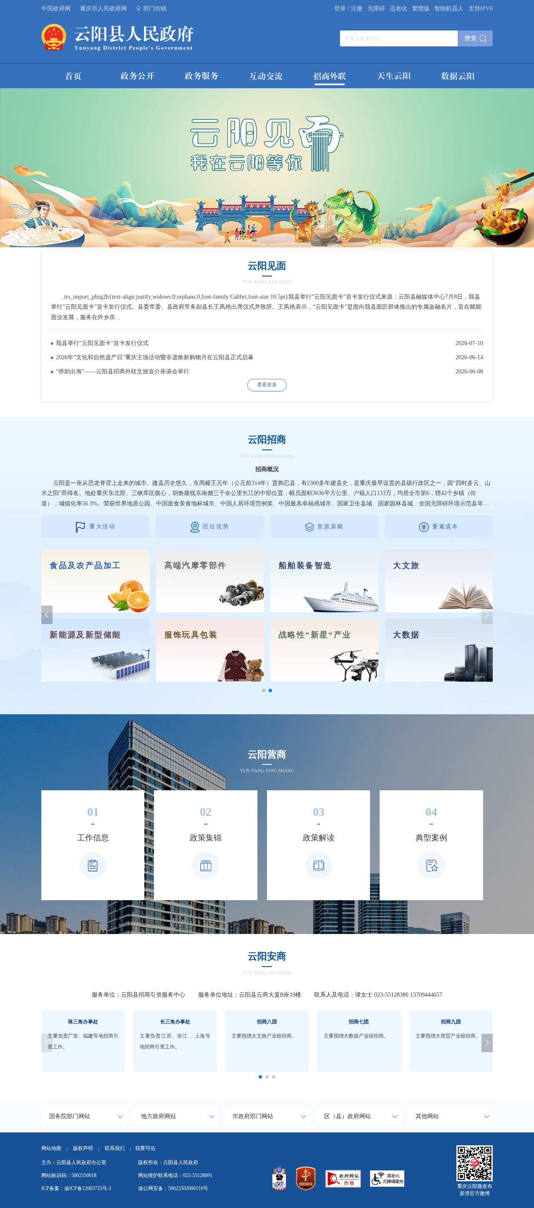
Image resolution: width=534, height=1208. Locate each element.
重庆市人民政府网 (103, 8)
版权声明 (83, 1148)
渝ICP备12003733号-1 (87, 1188)
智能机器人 (448, 8)
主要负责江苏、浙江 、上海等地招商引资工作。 (175, 1041)
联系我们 (118, 1148)
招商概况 (267, 469)
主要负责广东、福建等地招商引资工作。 (83, 1041)
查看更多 (267, 385)
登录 (340, 8)
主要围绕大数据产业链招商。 (356, 1036)
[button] (47, 615)
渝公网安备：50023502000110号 (173, 1188)
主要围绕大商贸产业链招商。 (448, 1036)
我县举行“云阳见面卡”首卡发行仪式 (102, 343)
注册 (357, 8)
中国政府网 (56, 8)
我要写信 (145, 1148)
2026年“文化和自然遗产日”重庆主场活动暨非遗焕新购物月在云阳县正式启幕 (155, 357)
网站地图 (51, 1148)
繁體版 (421, 8)
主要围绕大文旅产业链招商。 (264, 1036)
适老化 (398, 8)
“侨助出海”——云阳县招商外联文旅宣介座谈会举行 (122, 371)
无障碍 (376, 8)
